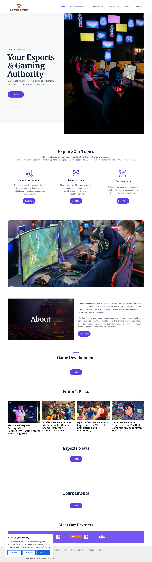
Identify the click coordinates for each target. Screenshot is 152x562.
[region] (28, 546)
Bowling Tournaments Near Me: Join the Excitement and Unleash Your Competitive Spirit (24, 426)
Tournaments (113, 7)
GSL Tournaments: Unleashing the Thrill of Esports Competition (126, 425)
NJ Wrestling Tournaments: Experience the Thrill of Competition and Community (58, 426)
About (127, 7)
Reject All (29, 553)
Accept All (43, 553)
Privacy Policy (61, 550)
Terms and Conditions (78, 550)
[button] (142, 397)
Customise (14, 553)
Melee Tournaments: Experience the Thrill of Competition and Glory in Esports (92, 426)
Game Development (78, 7)
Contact (138, 7)
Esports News (97, 7)
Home (62, 7)
